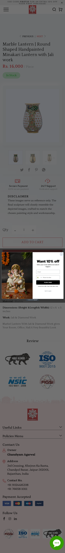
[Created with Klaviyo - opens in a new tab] (32, 300)
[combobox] (39, 277)
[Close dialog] (61, 254)
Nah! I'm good (48, 291)
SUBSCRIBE (48, 282)
